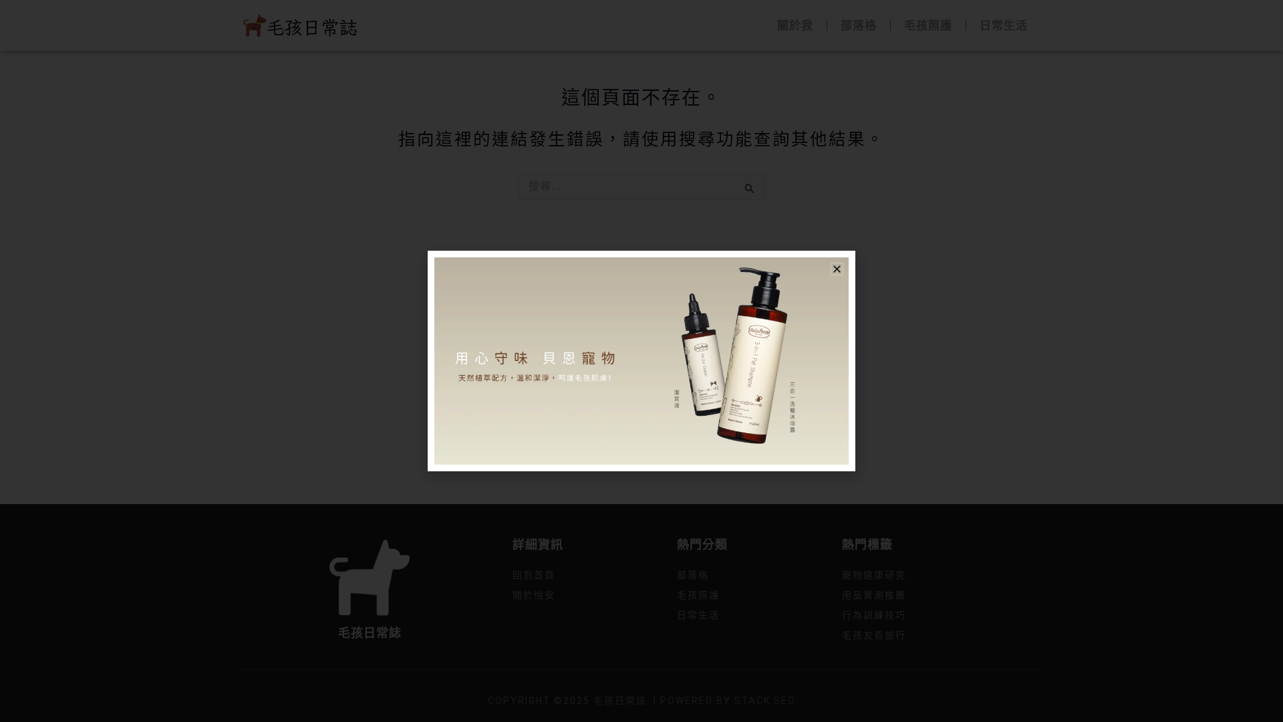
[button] (837, 269)
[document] (641, 361)
